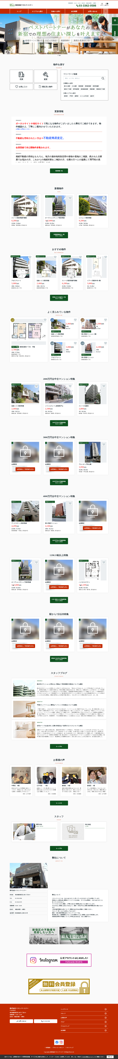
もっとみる (59, 803)
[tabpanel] (59, 34)
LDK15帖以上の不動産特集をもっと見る (59, 600)
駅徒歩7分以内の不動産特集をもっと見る (59, 659)
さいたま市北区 (84, 96)
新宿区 (66, 96)
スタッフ (63, 1013)
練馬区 (76, 96)
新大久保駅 (67, 86)
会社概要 (74, 11)
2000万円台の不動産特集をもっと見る (59, 423)
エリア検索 (16, 74)
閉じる (110, 1056)
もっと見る (59, 746)
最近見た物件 (47, 87)
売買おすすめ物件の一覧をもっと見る (59, 297)
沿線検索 (27, 74)
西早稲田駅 (76, 89)
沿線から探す (55, 11)
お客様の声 (64, 1017)
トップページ (64, 1009)
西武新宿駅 (88, 86)
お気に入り (23, 87)
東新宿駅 (80, 86)
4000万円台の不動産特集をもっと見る (59, 541)
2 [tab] (59, 55)
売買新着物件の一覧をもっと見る (59, 235)
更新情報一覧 (59, 171)
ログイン (102, 5)
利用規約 (48, 1047)
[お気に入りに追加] (36, 198)
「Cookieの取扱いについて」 (88, 1056)
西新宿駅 (92, 89)
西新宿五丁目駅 (100, 89)
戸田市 (71, 96)
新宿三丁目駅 (67, 89)
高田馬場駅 (96, 86)
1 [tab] (58, 55)
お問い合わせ (92, 11)
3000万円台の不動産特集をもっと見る (59, 482)
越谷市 (92, 96)
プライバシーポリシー (58, 1047)
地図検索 (21, 78)
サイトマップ (70, 1047)
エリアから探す (37, 11)
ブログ (62, 1022)
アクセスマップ (65, 1026)
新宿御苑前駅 (84, 89)
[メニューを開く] (105, 11)
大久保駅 (74, 86)
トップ (19, 11)
